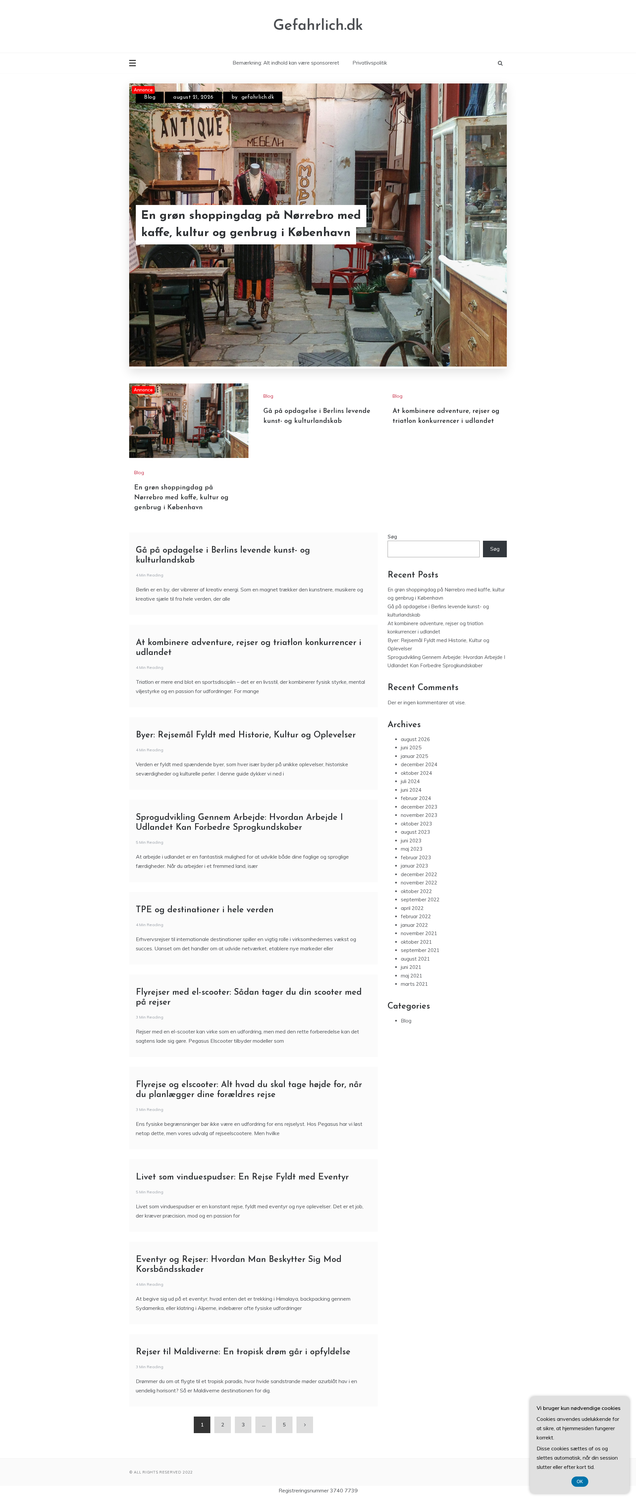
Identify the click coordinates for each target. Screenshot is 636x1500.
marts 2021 (414, 984)
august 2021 (415, 959)
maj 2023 (411, 849)
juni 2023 (411, 840)
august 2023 (415, 832)
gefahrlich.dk (257, 97)
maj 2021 (411, 976)
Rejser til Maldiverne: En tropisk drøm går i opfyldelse (243, 1352)
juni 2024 (411, 790)
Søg (392, 536)
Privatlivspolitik (369, 63)
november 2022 (419, 882)
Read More (480, 224)
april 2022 (412, 908)
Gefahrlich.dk (318, 26)
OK (580, 1481)
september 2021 (420, 950)
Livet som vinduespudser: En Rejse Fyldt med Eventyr (242, 1177)
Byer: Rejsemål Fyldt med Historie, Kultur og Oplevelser (246, 735)
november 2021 (419, 933)
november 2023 (419, 815)
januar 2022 (414, 925)
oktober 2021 (416, 942)
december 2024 (419, 764)
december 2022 (419, 874)
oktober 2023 (416, 824)
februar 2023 (416, 857)
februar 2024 (416, 798)
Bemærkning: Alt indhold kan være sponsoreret (286, 63)
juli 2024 (410, 781)
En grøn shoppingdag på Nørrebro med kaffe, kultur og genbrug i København (251, 224)
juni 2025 (411, 747)
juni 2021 (411, 967)
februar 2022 (416, 916)
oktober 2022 (416, 891)
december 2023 (419, 807)
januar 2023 (414, 866)
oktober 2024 (416, 773)
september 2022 (420, 899)
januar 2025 (414, 756)
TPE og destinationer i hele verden (205, 910)
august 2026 (415, 739)
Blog (149, 97)
